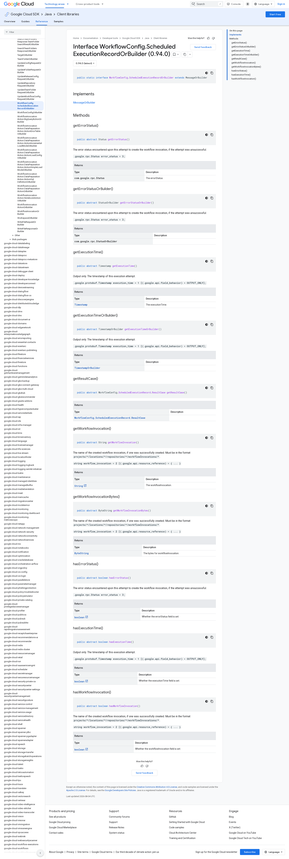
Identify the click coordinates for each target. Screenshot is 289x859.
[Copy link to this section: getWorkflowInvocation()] (114, 429)
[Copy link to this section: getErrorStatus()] (101, 126)
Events (232, 822)
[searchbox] (22, 32)
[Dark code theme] (206, 73)
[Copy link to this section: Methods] (94, 116)
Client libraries (68, 14)
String (78, 486)
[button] (22, 235)
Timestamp (80, 304)
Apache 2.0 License (75, 790)
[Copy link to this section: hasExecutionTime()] (106, 628)
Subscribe (250, 851)
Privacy (70, 852)
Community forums (119, 816)
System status (116, 832)
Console (236, 4)
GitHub (172, 816)
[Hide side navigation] (40, 853)
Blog (231, 816)
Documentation (90, 38)
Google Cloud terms (102, 852)
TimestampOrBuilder (87, 367)
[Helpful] (208, 38)
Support (113, 822)
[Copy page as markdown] (185, 54)
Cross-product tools (88, 4)
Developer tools (110, 38)
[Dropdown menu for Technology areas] (69, 4)
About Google (56, 852)
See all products (57, 816)
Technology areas (55, 4)
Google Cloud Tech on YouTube (245, 838)
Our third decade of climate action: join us (137, 852)
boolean (79, 617)
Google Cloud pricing (59, 822)
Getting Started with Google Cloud (187, 822)
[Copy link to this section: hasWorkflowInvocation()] (114, 693)
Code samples (176, 827)
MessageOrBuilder (84, 102)
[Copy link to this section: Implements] (97, 94)
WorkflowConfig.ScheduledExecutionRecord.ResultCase (109, 417)
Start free (275, 14)
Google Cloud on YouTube (242, 832)
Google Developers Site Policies (120, 790)
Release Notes (116, 827)
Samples (58, 21)
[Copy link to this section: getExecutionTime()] (106, 252)
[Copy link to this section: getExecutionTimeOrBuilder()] (121, 316)
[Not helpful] (213, 38)
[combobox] (206, 4)
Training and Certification (182, 838)
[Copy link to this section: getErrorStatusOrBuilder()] (116, 189)
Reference (42, 21)
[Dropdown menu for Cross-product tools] (104, 4)
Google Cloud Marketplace (63, 827)
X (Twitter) (234, 827)
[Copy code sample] (212, 73)
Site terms (82, 852)
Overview (9, 21)
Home (76, 38)
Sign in (281, 4)
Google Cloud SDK (25, 14)
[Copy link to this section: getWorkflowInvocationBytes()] (123, 497)
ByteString (81, 553)
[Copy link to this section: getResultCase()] (101, 379)
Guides (25, 21)
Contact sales (56, 832)
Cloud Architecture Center (183, 832)
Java (48, 14)
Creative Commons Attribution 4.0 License (157, 787)
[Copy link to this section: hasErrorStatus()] (101, 564)
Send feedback (203, 47)
